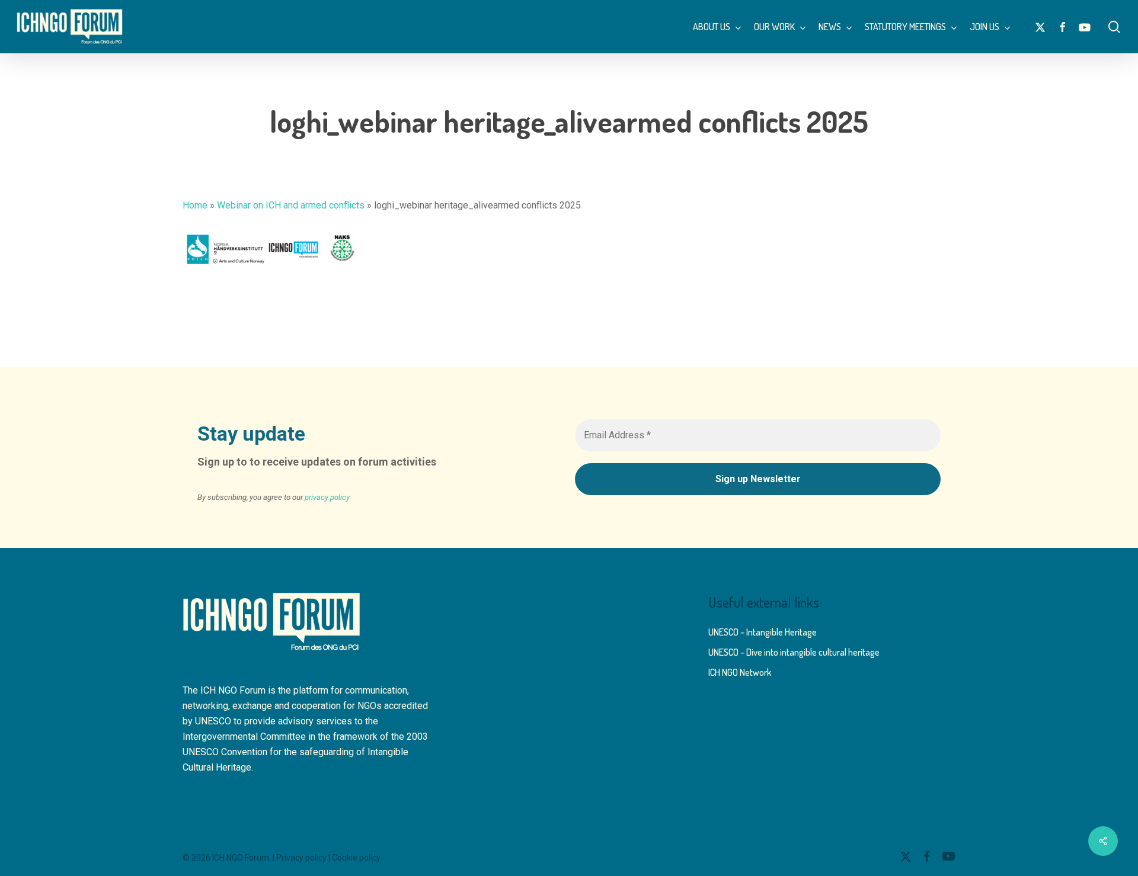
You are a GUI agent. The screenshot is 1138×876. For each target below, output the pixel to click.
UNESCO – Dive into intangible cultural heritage (794, 652)
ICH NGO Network (739, 672)
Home (195, 205)
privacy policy (327, 497)
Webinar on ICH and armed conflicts (291, 205)
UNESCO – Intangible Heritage (762, 632)
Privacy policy (301, 857)
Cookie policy (356, 857)
